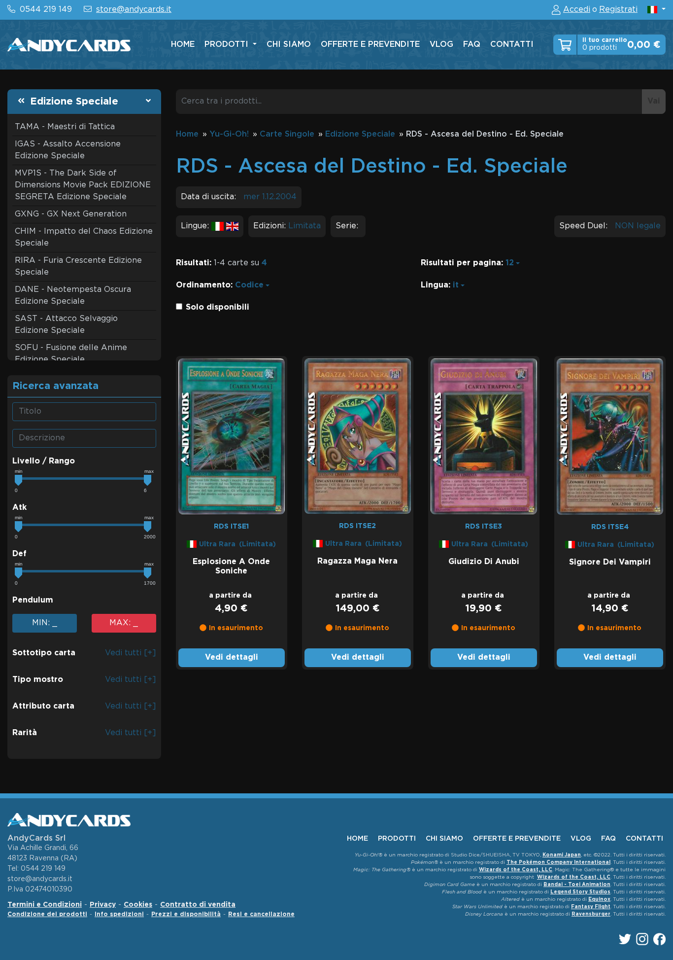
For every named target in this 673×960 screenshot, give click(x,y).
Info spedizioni (119, 914)
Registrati (618, 9)
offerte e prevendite (370, 44)
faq (471, 44)
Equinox (599, 899)
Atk (19, 507)
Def (19, 554)
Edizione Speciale (74, 101)
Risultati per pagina (461, 263)
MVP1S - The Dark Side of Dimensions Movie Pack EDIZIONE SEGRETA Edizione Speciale (83, 185)
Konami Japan (561, 855)
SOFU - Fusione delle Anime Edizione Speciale (71, 353)
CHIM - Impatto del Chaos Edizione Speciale (84, 237)
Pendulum (32, 600)
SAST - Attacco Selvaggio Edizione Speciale (66, 324)
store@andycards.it (133, 9)
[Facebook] (659, 939)
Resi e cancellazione (261, 914)
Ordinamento (203, 285)
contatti (512, 44)
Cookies (138, 905)
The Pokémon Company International (558, 862)
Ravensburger (591, 914)
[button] (656, 9)
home (183, 44)
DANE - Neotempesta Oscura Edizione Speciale (73, 295)
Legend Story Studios (580, 892)
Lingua (434, 285)
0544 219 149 (46, 9)
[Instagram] (642, 939)
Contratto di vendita (198, 905)
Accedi (576, 9)
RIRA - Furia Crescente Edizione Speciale (78, 266)
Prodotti (227, 44)
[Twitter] (625, 939)
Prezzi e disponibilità (186, 914)
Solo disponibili (217, 307)
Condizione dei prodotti (47, 914)
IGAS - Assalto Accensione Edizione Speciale (68, 150)
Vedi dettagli (231, 657)
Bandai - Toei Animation (576, 885)
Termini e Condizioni (44, 905)
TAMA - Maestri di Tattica (65, 127)
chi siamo (289, 44)
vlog (441, 44)
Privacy (103, 905)
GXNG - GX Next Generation (71, 214)
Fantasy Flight (590, 907)
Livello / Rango (43, 461)
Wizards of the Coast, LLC (515, 870)
